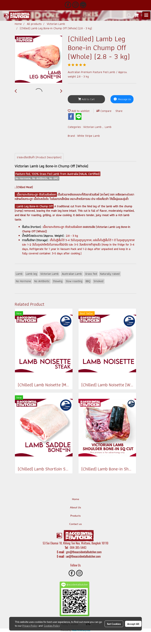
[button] (127, 15)
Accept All (133, 623)
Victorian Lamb (92, 127)
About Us (75, 507)
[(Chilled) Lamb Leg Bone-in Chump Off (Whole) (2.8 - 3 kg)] (38, 59)
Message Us (124, 99)
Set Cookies (114, 623)
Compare (105, 111)
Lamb (108, 127)
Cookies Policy (52, 625)
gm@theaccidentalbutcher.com (84, 552)
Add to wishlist (80, 111)
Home (75, 499)
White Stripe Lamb (88, 135)
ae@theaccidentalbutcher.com (83, 556)
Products (75, 516)
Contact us (75, 524)
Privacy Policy (29, 625)
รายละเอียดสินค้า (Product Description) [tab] (39, 157)
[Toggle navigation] (146, 15)
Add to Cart (88, 99)
